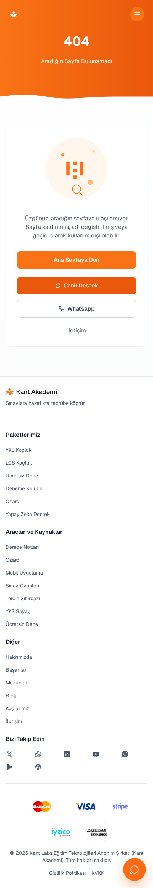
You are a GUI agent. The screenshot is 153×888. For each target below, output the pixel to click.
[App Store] (47, 767)
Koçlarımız (18, 708)
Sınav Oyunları (22, 585)
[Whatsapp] (47, 754)
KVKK (97, 873)
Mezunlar (16, 682)
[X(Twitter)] (19, 754)
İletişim (76, 330)
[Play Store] (19, 767)
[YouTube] (105, 754)
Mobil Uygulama (24, 573)
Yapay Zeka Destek (28, 514)
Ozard (12, 501)
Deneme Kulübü (24, 488)
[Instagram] (134, 754)
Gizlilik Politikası (67, 873)
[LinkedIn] (76, 754)
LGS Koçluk (19, 463)
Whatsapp (81, 308)
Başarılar (16, 670)
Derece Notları (22, 547)
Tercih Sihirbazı (23, 598)
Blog (11, 695)
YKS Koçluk (19, 450)
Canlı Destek (81, 285)
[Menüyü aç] (137, 14)
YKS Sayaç (18, 611)
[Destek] (134, 869)
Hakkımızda (19, 657)
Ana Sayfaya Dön (76, 260)
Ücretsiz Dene (22, 475)
